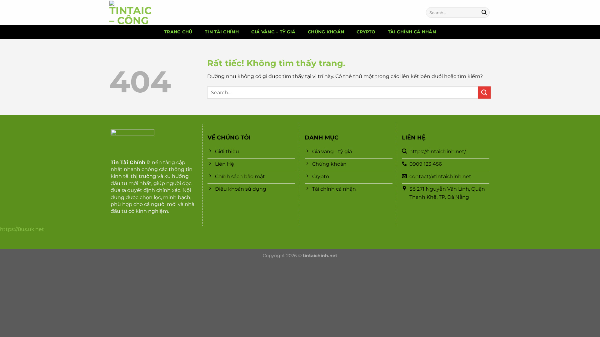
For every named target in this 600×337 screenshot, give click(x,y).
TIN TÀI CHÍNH (222, 32)
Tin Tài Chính (128, 162)
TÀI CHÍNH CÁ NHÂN (412, 32)
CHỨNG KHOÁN (326, 32)
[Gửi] (484, 12)
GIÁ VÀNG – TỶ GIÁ (273, 32)
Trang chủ (178, 32)
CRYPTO (366, 32)
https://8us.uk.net (22, 229)
